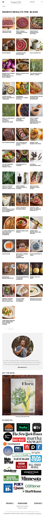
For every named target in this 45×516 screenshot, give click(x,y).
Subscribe (22, 503)
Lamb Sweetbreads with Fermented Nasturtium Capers (8, 322)
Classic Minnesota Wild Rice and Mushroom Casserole (8, 232)
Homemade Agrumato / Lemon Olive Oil (22, 98)
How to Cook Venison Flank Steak (34, 187)
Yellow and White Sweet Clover (36, 74)
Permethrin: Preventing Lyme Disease (35, 232)
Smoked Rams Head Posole (22, 231)
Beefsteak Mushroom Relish (8, 277)
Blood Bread (6, 53)
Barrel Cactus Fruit (35, 277)
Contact (38, 503)
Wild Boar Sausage (8, 142)
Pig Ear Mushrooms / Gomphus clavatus (22, 278)
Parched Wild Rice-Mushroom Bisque (36, 299)
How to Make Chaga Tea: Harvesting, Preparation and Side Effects (35, 121)
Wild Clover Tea (35, 53)
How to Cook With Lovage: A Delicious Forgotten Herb (8, 120)
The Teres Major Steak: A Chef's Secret (21, 144)
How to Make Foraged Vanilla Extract (21, 187)
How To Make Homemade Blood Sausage (21, 32)
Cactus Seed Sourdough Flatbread (20, 300)
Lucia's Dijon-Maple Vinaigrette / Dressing (8, 98)
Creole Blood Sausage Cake (6, 31)
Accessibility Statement (34, 513)
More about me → (22, 367)
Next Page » (11, 329)
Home (3, 6)
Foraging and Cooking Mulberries (20, 119)
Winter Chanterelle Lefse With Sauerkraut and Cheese (8, 209)
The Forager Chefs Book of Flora (22, 416)
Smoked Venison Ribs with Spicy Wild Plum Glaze (7, 300)
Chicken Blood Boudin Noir (21, 53)
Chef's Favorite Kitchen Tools (21, 208)
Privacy (10, 503)
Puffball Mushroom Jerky (35, 165)
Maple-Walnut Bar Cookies (22, 74)
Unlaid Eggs (6, 254)
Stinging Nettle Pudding (21, 165)
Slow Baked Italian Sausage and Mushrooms (36, 98)
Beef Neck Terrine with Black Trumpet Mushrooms (22, 255)
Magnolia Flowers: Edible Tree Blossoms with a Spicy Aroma (8, 75)
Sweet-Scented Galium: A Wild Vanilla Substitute (8, 187)
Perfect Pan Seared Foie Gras (35, 143)
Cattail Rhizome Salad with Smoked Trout (7, 165)
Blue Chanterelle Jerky (36, 254)
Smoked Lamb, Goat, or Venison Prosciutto (35, 209)
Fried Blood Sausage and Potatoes (34, 32)
